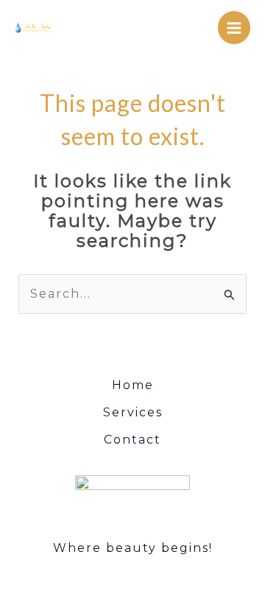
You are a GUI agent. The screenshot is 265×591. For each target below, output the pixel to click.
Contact (132, 440)
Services (133, 412)
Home (133, 385)
